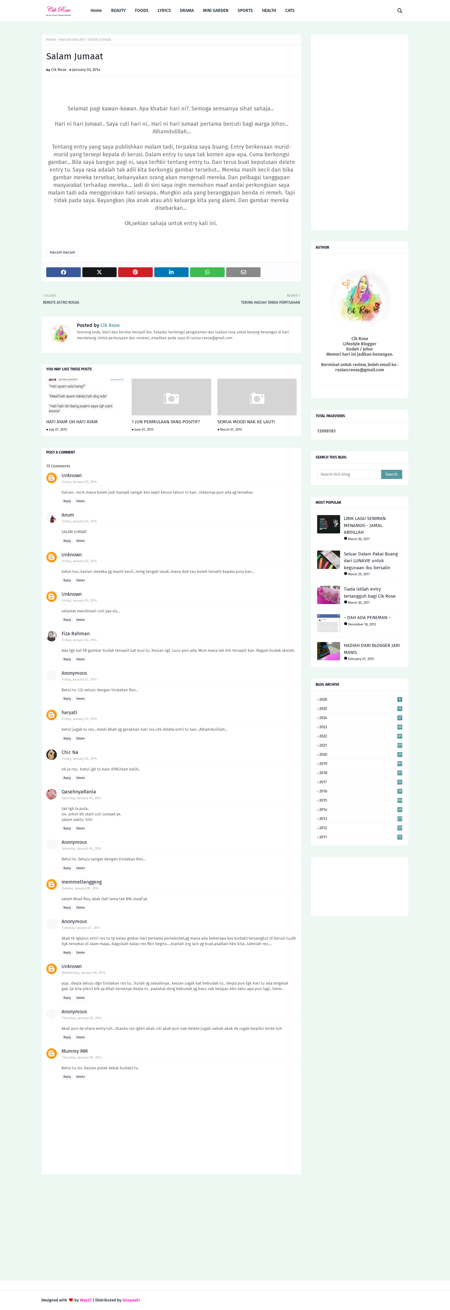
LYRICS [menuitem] (164, 10)
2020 (360, 754)
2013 (360, 818)
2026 (360, 699)
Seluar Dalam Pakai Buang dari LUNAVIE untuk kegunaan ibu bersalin (371, 560)
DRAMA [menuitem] (187, 10)
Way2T (86, 1300)
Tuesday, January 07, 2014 (81, 928)
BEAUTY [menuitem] (118, 10)
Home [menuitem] (96, 10)
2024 (360, 717)
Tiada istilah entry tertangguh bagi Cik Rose (370, 592)
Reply (67, 501)
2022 (360, 736)
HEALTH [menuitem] (269, 10)
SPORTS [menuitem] (245, 10)
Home (51, 39)
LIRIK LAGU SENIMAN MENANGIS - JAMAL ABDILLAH (365, 525)
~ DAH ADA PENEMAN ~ (367, 617)
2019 (360, 763)
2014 (360, 809)
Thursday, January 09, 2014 (82, 1018)
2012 (360, 828)
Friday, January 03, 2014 (79, 482)
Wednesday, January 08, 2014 (83, 973)
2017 (360, 782)
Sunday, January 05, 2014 (80, 888)
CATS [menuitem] (289, 10)
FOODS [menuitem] (141, 10)
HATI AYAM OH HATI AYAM (72, 422)
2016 (360, 791)
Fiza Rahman (76, 633)
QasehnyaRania (79, 792)
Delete (80, 501)
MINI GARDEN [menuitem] (215, 10)
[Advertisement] (171, 1228)
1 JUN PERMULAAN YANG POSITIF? (166, 422)
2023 (360, 727)
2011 (360, 837)
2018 (360, 772)
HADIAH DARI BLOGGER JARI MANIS (372, 649)
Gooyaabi (131, 1300)
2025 (360, 708)
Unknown (72, 475)
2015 (360, 800)
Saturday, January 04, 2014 (81, 798)
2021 (360, 745)
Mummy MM (75, 1051)
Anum (68, 515)
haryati (69, 712)
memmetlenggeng (82, 882)
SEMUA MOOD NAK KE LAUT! (246, 422)
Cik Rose (58, 69)
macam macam (71, 39)
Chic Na (70, 752)
